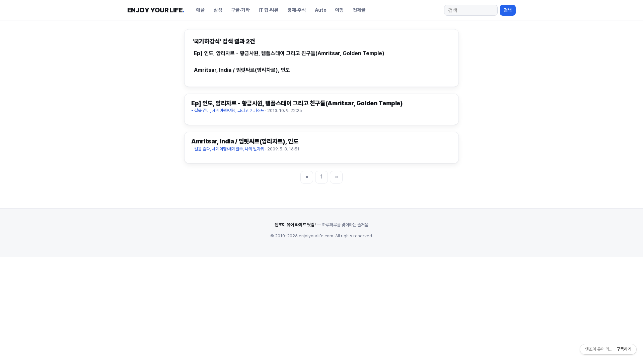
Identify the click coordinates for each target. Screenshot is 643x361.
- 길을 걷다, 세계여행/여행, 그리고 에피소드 (227, 110)
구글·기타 (240, 10)
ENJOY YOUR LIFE (155, 10)
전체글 (359, 10)
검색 (508, 10)
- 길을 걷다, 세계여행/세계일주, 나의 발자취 (227, 148)
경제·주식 (296, 10)
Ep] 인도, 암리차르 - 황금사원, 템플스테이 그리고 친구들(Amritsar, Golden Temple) (289, 53)
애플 (200, 10)
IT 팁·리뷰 (269, 10)
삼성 (218, 10)
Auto (321, 10)
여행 (339, 10)
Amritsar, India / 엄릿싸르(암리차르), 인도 (242, 70)
